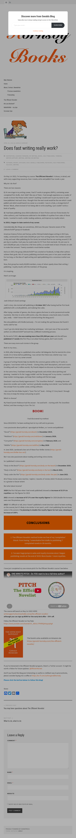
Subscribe (58, 25)
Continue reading (38, 31)
